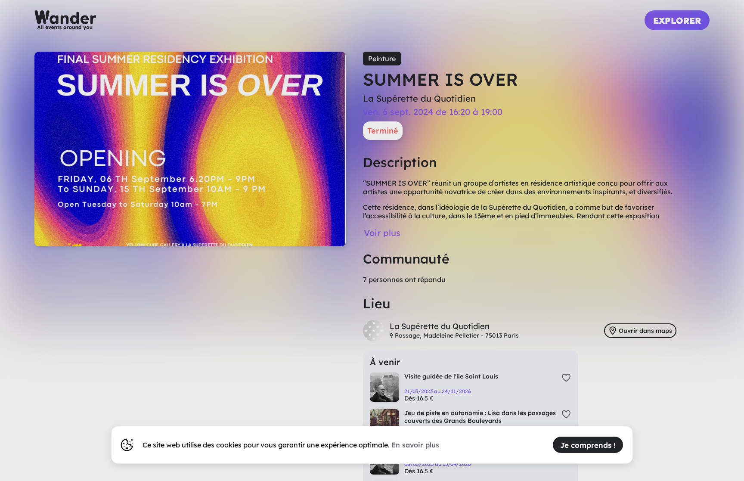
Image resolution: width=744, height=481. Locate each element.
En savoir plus (415, 445)
